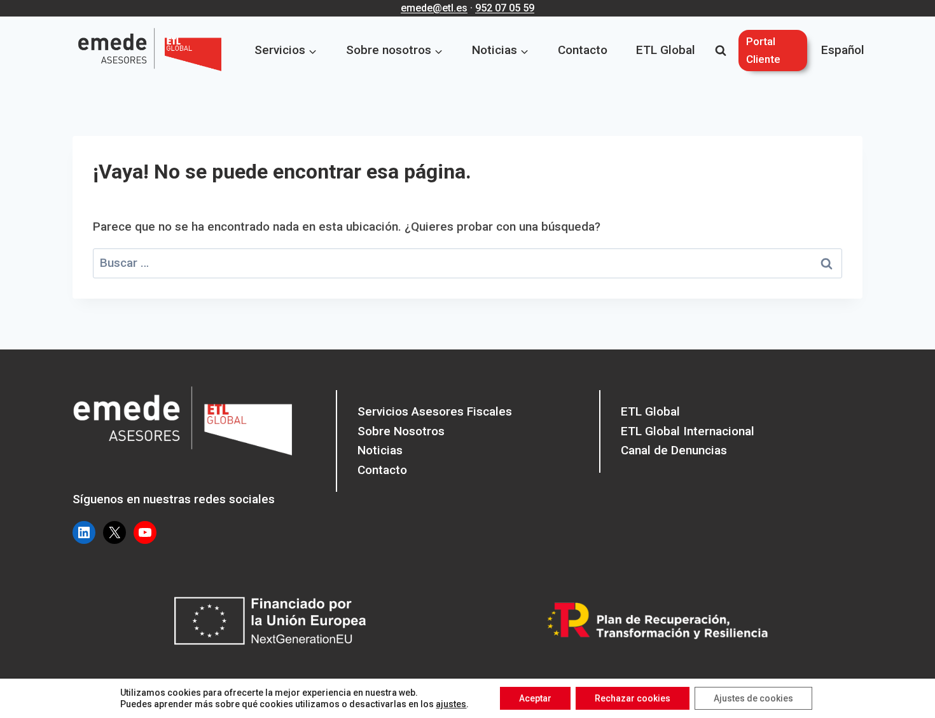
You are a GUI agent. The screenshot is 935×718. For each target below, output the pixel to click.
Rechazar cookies (632, 698)
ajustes (451, 704)
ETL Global (665, 50)
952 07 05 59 (504, 8)
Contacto (582, 50)
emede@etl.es (434, 8)
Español (842, 50)
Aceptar (535, 698)
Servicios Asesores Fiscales (434, 411)
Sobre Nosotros (401, 431)
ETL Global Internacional (687, 431)
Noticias (380, 450)
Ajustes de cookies (753, 698)
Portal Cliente (763, 50)
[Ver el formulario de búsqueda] (720, 50)
